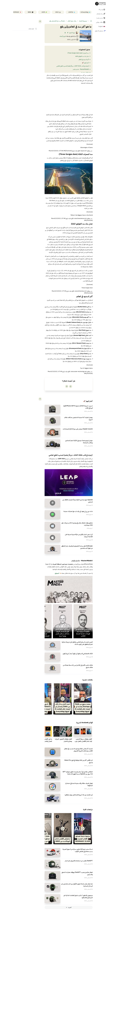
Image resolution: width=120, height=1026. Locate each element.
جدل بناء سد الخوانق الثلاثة (82, 56)
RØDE (29, 12)
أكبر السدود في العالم (84, 60)
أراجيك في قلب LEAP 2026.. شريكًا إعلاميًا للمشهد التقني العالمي (72, 66)
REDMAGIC (15, 12)
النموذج (57, 573)
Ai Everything (84, 12)
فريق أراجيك (63, 36)
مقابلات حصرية (85, 73)
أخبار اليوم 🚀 (85, 63)
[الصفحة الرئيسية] (100, 3)
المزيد (69, 907)
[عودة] (40, 21)
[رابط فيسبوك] (68, 33)
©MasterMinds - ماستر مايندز (81, 69)
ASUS (57, 12)
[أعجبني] (70, 386)
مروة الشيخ (72, 33)
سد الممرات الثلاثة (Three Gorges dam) (78, 53)
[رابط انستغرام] (65, 33)
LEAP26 (70, 12)
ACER (43, 12)
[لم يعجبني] (66, 386)
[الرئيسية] (91, 21)
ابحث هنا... (31, 29)
